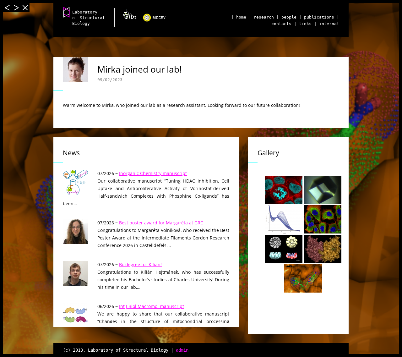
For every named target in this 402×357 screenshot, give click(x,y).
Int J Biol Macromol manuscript (151, 306)
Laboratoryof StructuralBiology (88, 18)
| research (261, 17)
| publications (316, 17)
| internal (326, 23)
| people (286, 17)
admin (182, 350)
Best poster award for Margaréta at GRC (161, 223)
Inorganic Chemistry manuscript (153, 173)
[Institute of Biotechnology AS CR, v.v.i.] (127, 16)
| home (238, 17)
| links (303, 23)
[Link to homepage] (66, 12)
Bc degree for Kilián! (140, 264)
